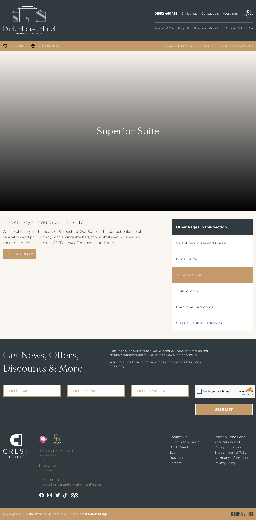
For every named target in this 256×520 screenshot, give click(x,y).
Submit (224, 409)
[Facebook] (41, 495)
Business (200, 28)
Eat (189, 28)
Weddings (216, 28)
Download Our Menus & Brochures (188, 46)
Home (159, 28)
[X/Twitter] (57, 495)
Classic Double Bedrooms (199, 323)
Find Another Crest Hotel (235, 46)
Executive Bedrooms (194, 307)
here (158, 355)
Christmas (189, 13)
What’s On (245, 28)
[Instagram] (49, 495)
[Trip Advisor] (74, 495)
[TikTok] (65, 495)
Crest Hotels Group (185, 442)
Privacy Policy (224, 463)
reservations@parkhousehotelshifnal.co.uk (72, 485)
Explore (230, 28)
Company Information (231, 458)
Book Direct (179, 447)
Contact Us (210, 13)
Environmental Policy (231, 452)
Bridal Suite (186, 259)
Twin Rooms (187, 291)
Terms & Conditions (229, 437)
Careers (176, 463)
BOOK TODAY (19, 254)
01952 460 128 (166, 13)
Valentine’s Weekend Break (201, 243)
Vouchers (230, 13)
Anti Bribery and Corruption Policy (228, 444)
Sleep (181, 28)
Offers (170, 28)
